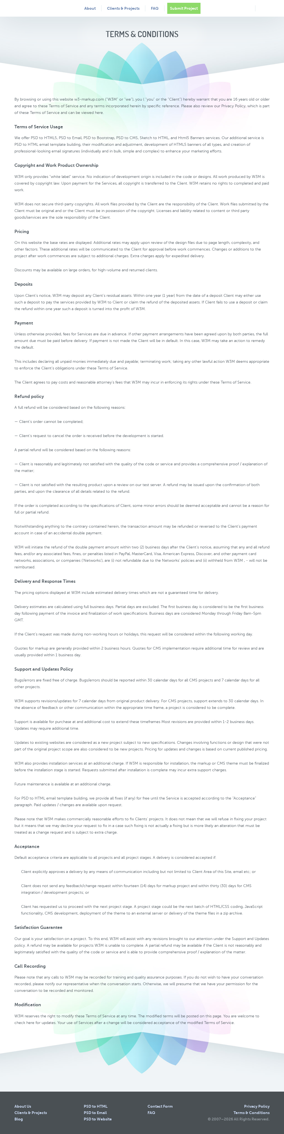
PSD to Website (98, 1119)
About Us (22, 1106)
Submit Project (184, 8)
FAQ (155, 8)
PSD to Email (95, 1112)
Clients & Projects (123, 8)
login (264, 8)
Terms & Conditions (252, 1112)
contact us (246, 8)
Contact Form (160, 1106)
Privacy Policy (257, 1106)
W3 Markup (36, 8)
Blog (18, 1119)
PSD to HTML (96, 1106)
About (90, 8)
